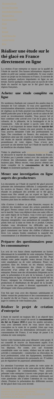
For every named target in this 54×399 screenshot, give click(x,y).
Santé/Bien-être (9, 36)
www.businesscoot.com (37, 152)
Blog (4, 44)
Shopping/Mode (9, 3)
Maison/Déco (8, 15)
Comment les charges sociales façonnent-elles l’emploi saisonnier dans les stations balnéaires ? (26, 390)
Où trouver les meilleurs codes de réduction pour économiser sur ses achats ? (23, 395)
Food (4, 28)
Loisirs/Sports (8, 40)
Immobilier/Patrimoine (12, 11)
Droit (4, 24)
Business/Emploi (9, 19)
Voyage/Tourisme (10, 7)
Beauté (5, 32)
